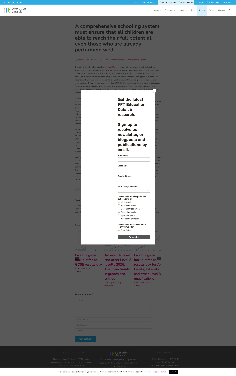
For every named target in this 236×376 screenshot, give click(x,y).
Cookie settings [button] (160, 372)
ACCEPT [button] (173, 372)
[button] (229, 10)
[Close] (154, 91)
